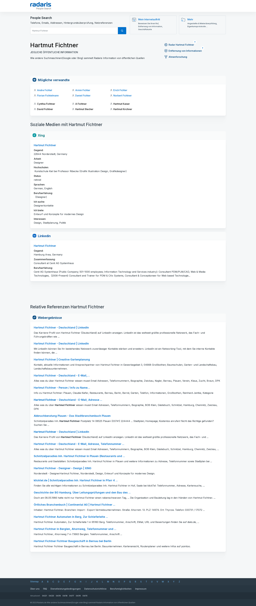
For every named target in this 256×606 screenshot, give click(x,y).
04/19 (58, 596)
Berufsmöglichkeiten (121, 588)
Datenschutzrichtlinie (95, 588)
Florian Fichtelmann (48, 95)
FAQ (45, 588)
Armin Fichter (82, 90)
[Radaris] (40, 4)
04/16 (78, 596)
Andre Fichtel (44, 90)
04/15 (85, 596)
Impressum (140, 588)
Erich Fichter (120, 90)
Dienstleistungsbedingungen (66, 588)
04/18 (65, 596)
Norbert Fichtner (122, 95)
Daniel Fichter (83, 95)
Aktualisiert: (35, 596)
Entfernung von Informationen (185, 50)
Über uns (35, 588)
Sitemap (34, 581)
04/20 (51, 596)
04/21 (44, 596)
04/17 (71, 596)
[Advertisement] (128, 69)
